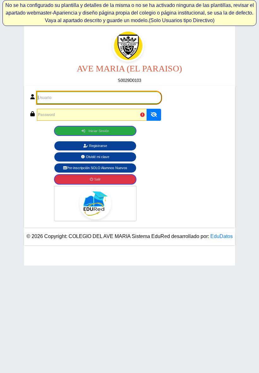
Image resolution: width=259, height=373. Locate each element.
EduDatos (221, 236)
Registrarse (98, 146)
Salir (97, 179)
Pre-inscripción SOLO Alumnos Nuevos (97, 168)
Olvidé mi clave (97, 157)
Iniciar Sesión (98, 131)
